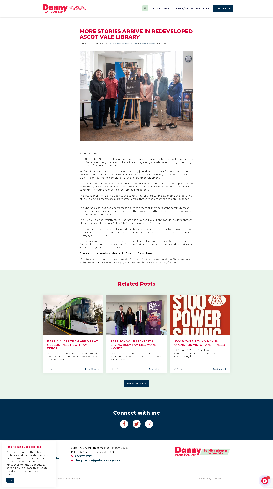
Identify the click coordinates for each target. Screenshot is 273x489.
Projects (202, 8)
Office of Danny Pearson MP (122, 43)
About (167, 8)
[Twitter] (136, 424)
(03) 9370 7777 (83, 456)
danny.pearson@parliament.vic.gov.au (97, 460)
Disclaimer (218, 478)
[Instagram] (149, 424)
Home (156, 8)
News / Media (184, 8)
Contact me (223, 8)
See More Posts (136, 383)
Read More (90, 369)
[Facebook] (124, 424)
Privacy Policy (204, 478)
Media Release (147, 43)
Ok (10, 480)
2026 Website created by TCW (69, 478)
